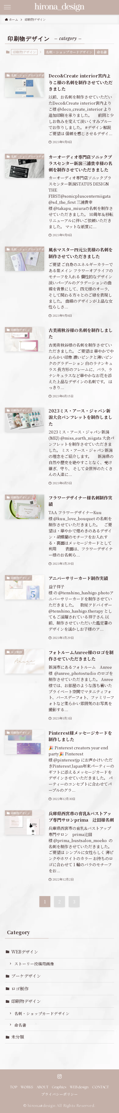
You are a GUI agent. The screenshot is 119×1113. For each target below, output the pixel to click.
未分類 (17, 1037)
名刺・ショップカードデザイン (69, 51)
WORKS (27, 1087)
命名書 (102, 51)
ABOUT (43, 1087)
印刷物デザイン (26, 1001)
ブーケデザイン (26, 976)
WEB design (79, 1087)
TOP (13, 1087)
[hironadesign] (59, 7)
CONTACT (100, 1087)
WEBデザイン (24, 952)
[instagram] (59, 1076)
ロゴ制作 (19, 988)
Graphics (59, 1087)
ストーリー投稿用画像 (34, 964)
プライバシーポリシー (59, 1095)
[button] (7, 7)
